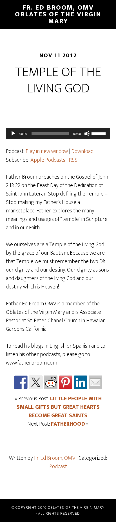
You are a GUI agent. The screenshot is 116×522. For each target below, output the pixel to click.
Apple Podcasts (47, 160)
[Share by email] (95, 382)
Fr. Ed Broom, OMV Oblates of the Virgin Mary (58, 14)
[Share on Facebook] (21, 382)
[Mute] (87, 133)
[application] (58, 133)
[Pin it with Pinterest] (65, 382)
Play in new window (47, 151)
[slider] (99, 133)
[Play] (13, 133)
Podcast (58, 466)
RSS (73, 160)
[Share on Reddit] (50, 382)
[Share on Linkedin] (80, 382)
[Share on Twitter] (36, 382)
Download (82, 151)
